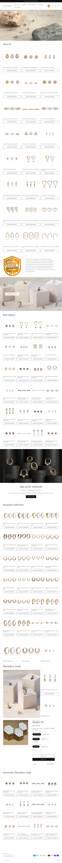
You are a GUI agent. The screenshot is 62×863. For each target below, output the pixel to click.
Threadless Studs (45, 661)
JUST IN (9, 476)
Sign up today (31, 496)
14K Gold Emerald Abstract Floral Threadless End (23, 377)
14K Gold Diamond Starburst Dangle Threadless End (49, 690)
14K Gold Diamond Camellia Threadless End (30, 67)
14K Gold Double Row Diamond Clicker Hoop (22, 610)
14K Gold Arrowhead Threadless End (9, 169)
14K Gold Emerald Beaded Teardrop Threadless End (51, 792)
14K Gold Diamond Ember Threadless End (10, 92)
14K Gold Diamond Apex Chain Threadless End (11, 246)
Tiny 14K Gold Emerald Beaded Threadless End (36, 420)
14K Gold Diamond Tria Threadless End (29, 144)
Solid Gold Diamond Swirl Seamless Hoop (9, 524)
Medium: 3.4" (44, 739)
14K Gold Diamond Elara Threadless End (10, 144)
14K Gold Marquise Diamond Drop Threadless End (50, 246)
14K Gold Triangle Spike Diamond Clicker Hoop (51, 567)
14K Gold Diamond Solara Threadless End (10, 67)
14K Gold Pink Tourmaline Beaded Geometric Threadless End (51, 835)
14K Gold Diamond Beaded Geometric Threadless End (52, 334)
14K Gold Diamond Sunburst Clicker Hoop (51, 588)
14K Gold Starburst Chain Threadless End (37, 334)
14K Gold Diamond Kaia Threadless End (10, 118)
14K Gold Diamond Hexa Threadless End (48, 118)
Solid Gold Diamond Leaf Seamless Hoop (51, 524)
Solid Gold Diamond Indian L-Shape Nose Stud (51, 631)
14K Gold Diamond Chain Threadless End (48, 195)
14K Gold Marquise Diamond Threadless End (49, 144)
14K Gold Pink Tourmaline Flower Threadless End (9, 835)
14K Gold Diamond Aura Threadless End (48, 67)
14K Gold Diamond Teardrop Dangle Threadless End (9, 420)
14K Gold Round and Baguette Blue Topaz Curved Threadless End (37, 813)
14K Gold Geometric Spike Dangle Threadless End (12, 195)
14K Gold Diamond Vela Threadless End (29, 92)
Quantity (34, 749)
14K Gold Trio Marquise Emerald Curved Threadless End (23, 399)
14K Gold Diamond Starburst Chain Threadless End (23, 334)
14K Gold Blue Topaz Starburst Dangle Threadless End (22, 813)
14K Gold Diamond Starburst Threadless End (50, 420)
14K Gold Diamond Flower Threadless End (9, 377)
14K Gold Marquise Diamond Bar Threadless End (30, 220)
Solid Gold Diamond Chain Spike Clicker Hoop (37, 610)
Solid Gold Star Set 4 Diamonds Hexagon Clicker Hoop (22, 545)
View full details (50, 763)
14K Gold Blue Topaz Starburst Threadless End (50, 813)
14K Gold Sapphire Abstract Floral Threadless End (9, 442)
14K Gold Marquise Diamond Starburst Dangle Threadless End (37, 442)
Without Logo (44, 746)
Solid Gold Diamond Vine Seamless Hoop (37, 524)
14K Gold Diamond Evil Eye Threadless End (50, 399)
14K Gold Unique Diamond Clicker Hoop (51, 545)
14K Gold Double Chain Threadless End (51, 377)
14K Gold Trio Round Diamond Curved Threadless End (36, 399)
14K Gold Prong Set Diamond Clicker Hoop (23, 588)
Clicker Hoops (25, 661)
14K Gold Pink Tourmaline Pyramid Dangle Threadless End (37, 835)
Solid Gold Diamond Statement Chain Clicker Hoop (51, 610)
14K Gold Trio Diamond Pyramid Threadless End (23, 420)
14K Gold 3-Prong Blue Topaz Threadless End (8, 813)
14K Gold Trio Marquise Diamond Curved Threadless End (23, 442)
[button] (17, 4)
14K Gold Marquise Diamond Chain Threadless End (50, 220)
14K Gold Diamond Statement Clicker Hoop (10, 610)
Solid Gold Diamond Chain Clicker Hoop (23, 631)
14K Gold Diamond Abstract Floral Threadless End (9, 334)
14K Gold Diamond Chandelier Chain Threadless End (30, 247)
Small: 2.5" (36, 739)
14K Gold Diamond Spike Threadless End (9, 399)
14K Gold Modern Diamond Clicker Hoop (9, 567)
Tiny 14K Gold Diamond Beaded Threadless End (22, 356)
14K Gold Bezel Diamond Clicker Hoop (9, 588)
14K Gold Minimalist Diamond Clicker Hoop (36, 545)
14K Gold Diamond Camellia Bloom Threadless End (49, 93)
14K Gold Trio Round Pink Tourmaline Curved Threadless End (23, 835)
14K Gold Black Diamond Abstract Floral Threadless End (51, 442)
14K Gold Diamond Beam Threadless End (29, 118)
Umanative (8, 860)
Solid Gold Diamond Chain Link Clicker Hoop (9, 631)
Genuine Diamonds (7, 661)
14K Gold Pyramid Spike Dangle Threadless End (30, 195)
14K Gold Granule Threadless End (9, 355)
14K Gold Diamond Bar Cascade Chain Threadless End (12, 221)
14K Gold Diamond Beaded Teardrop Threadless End (37, 377)
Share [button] (35, 764)
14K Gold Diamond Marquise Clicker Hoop (37, 588)
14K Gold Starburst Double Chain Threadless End (30, 169)
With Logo (36, 746)
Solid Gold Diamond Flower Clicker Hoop (23, 567)
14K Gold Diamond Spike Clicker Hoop (37, 567)
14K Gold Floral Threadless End (51, 355)
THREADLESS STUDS (12, 294)
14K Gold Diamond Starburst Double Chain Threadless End (48, 170)
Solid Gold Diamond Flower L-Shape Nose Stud (38, 631)
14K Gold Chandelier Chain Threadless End (36, 356)
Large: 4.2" (36, 741)
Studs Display (37, 734)
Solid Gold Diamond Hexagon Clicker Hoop (10, 545)
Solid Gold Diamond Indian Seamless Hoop (23, 524)
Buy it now (43, 759)
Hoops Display (46, 734)
